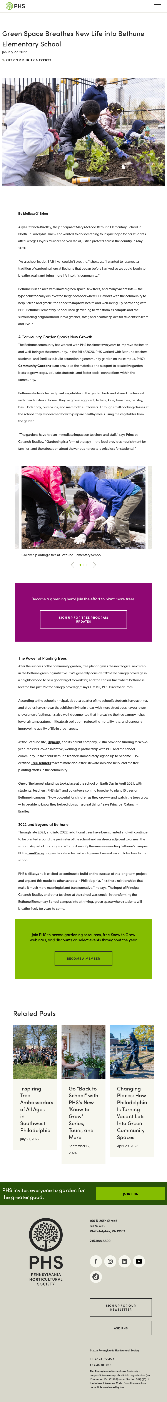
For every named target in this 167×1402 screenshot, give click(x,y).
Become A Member (83, 958)
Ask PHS (121, 1328)
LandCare (35, 853)
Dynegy (54, 742)
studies (30, 708)
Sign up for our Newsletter (121, 1307)
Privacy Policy (102, 1359)
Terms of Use (100, 1365)
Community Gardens (34, 366)
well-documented (76, 715)
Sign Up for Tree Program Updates (83, 619)
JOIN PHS (130, 1193)
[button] (72, 564)
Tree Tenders (41, 763)
